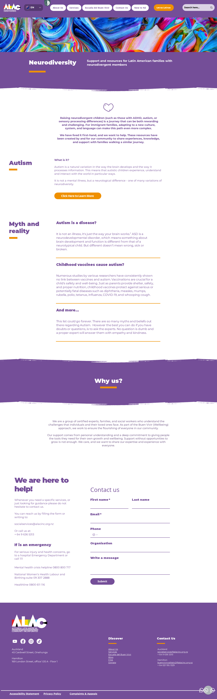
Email (95, 514)
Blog (110, 657)
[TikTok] (39, 641)
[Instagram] (31, 641)
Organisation (101, 543)
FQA (110, 660)
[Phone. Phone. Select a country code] (95, 535)
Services (112, 652)
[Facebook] (23, 641)
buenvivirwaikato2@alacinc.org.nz (175, 662)
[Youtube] (14, 641)
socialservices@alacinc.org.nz (34, 524)
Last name (140, 499)
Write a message (104, 558)
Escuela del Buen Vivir (119, 654)
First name (100, 499)
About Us (113, 649)
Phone (95, 529)
